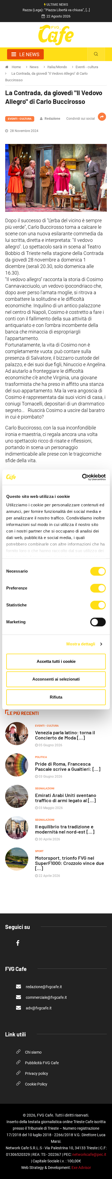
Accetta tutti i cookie (56, 661)
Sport (39, 851)
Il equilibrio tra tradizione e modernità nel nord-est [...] (64, 829)
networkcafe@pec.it (89, 1154)
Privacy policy (36, 1073)
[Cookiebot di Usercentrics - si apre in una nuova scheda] (82, 477)
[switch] (98, 588)
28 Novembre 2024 (23, 131)
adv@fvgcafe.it (38, 1008)
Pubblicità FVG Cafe (42, 1063)
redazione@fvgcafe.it (43, 987)
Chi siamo (33, 1052)
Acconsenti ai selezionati (56, 679)
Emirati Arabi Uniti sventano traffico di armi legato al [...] (65, 797)
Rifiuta (56, 697)
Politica (41, 757)
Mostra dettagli (80, 644)
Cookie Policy (36, 1084)
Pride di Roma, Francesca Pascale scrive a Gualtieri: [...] (67, 766)
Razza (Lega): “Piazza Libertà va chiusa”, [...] (56, 10)
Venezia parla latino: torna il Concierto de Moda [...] (65, 735)
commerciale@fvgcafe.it (46, 997)
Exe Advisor (81, 1167)
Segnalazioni (44, 788)
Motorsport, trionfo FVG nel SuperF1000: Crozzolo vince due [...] (69, 863)
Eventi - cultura (20, 118)
